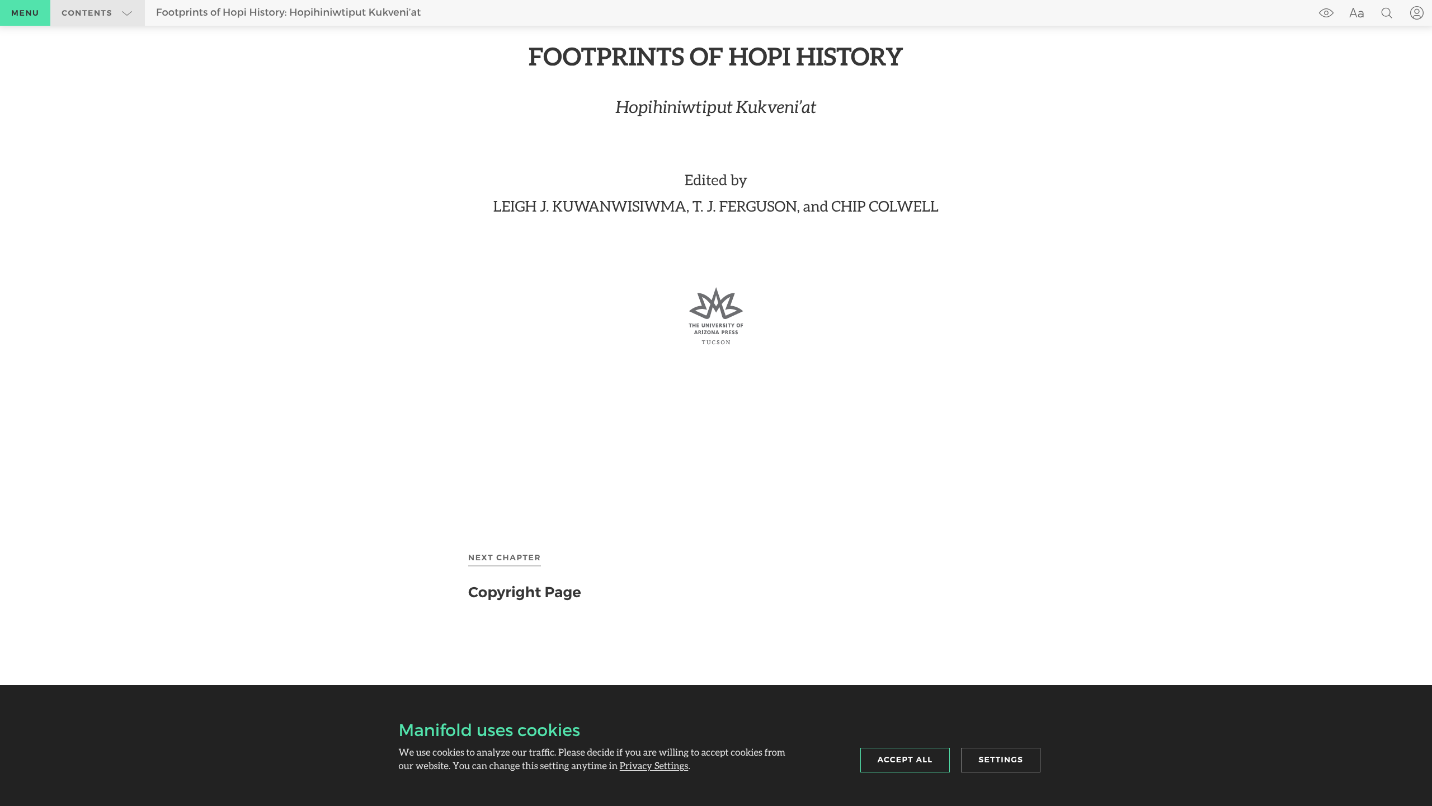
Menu (25, 13)
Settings (1000, 760)
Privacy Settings (654, 765)
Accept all (905, 760)
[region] (716, 193)
